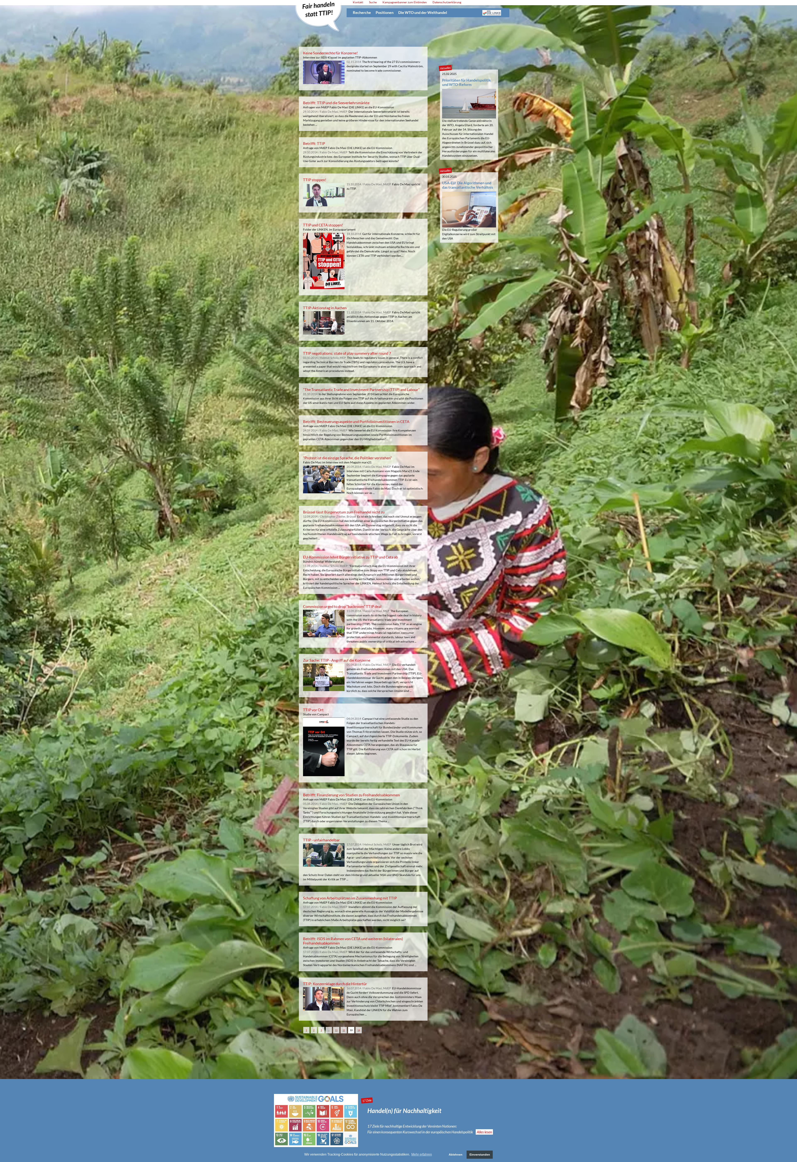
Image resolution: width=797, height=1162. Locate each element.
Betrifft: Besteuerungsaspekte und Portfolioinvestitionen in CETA (356, 421)
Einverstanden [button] (479, 1154)
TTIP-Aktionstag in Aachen (325, 307)
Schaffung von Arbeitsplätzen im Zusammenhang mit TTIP (350, 898)
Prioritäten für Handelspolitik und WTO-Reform (466, 82)
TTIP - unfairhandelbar (321, 840)
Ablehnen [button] (455, 1154)
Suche (373, 2)
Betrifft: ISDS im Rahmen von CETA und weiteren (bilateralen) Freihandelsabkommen (353, 940)
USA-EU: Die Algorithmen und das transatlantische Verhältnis (467, 185)
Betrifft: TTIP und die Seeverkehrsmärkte (336, 102)
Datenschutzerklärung (447, 2)
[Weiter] (364, 1031)
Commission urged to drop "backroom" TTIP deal (342, 606)
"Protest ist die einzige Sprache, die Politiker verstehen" (347, 458)
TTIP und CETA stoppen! (323, 225)
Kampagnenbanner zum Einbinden (405, 2)
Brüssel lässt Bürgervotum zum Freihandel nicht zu (344, 512)
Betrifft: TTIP (314, 143)
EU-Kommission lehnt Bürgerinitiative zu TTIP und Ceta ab (350, 557)
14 (358, 1030)
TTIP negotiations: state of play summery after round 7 (347, 353)
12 (343, 1030)
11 (336, 1030)
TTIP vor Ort (313, 709)
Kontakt (358, 2)
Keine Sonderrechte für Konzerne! (330, 53)
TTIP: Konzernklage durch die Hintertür (335, 983)
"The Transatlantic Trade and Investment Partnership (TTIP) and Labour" (361, 389)
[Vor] (300, 1031)
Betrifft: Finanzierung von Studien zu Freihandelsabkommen (351, 795)
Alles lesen (484, 1132)
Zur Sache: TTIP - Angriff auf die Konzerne (336, 660)
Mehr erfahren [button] (421, 1154)
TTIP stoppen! (314, 179)
